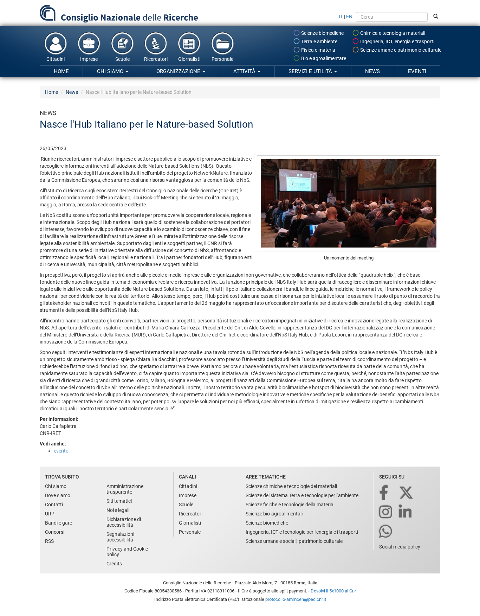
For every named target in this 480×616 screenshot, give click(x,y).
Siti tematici (119, 501)
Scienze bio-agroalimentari (274, 513)
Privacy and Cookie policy (127, 551)
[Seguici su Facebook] (384, 493)
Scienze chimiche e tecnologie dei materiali (291, 486)
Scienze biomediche (322, 33)
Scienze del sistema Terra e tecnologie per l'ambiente (302, 495)
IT (341, 16)
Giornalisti (189, 59)
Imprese (89, 59)
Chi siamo (111, 71)
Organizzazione (179, 71)
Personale (222, 59)
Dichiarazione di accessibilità (123, 522)
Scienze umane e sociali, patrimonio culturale (294, 541)
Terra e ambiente (318, 41)
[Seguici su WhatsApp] (386, 532)
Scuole (122, 59)
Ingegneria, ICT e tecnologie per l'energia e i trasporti (302, 532)
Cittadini (55, 59)
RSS (49, 541)
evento (61, 451)
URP (49, 513)
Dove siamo (57, 495)
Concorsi (54, 532)
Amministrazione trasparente (124, 489)
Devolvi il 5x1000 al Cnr (333, 590)
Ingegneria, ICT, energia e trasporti (396, 41)
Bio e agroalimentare (323, 58)
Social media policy (399, 547)
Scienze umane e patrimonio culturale (400, 50)
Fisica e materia (317, 50)
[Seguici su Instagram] (386, 512)
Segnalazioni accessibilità (120, 537)
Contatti (54, 504)
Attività (245, 71)
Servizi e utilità (310, 71)
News (372, 71)
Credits (114, 563)
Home (61, 71)
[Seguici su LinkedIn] (406, 512)
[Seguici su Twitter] (407, 493)
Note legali (117, 510)
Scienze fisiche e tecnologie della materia (289, 504)
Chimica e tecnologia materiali (392, 33)
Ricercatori (156, 59)
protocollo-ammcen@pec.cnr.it (295, 599)
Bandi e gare (58, 523)
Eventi (417, 71)
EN (349, 16)
